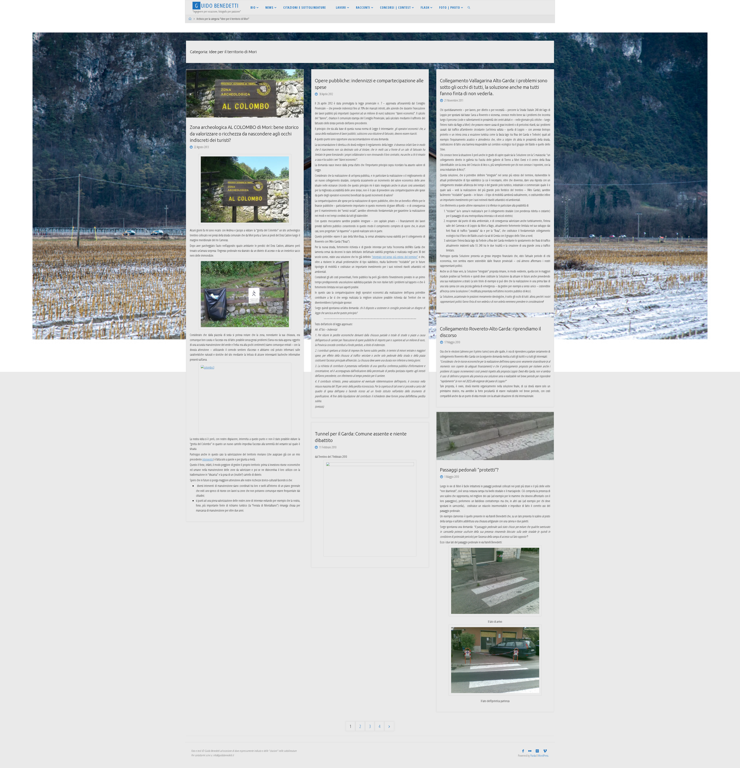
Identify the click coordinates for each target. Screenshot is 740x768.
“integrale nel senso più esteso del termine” (395, 257)
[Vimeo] (545, 751)
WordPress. (543, 755)
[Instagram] (537, 751)
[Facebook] (523, 751)
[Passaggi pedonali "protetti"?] (495, 436)
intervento (207, 459)
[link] (469, 7)
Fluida (533, 755)
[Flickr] (530, 751)
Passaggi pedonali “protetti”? (469, 469)
